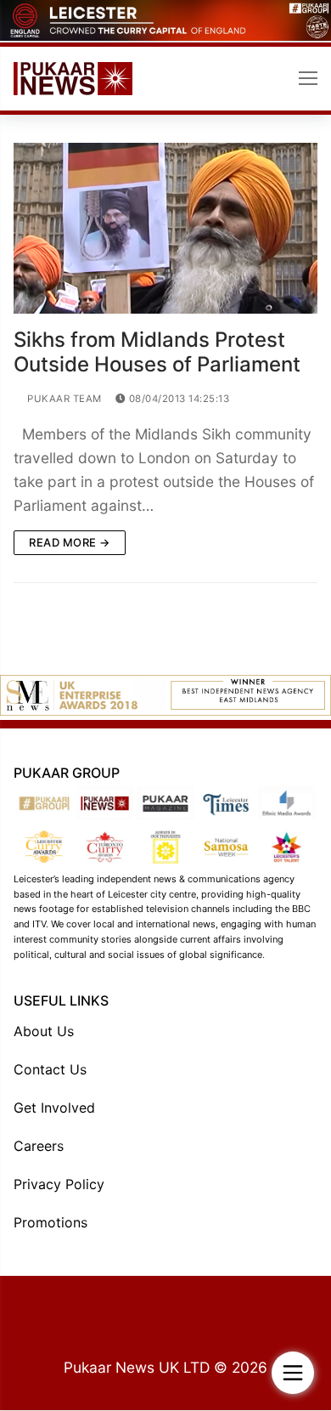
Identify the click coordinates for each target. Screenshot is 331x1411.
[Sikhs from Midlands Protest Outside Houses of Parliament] (165, 228)
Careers (39, 1145)
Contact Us (50, 1069)
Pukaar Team (63, 399)
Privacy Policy (59, 1184)
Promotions (50, 1222)
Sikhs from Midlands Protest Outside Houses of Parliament (157, 352)
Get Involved (54, 1107)
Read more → (69, 542)
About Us (44, 1031)
